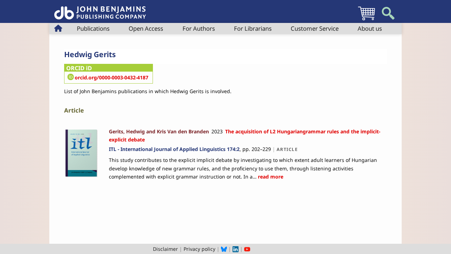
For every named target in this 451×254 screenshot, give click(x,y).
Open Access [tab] (146, 28)
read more (270, 176)
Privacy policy (199, 249)
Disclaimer (165, 249)
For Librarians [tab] (253, 28)
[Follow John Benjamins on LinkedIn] (236, 249)
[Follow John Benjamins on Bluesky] (224, 249)
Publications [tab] (93, 28)
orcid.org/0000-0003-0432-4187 (111, 77)
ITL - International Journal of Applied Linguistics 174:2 (174, 149)
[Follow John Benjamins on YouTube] (247, 249)
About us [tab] (370, 28)
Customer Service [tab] (315, 28)
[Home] (100, 9)
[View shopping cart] (366, 20)
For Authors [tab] (199, 28)
